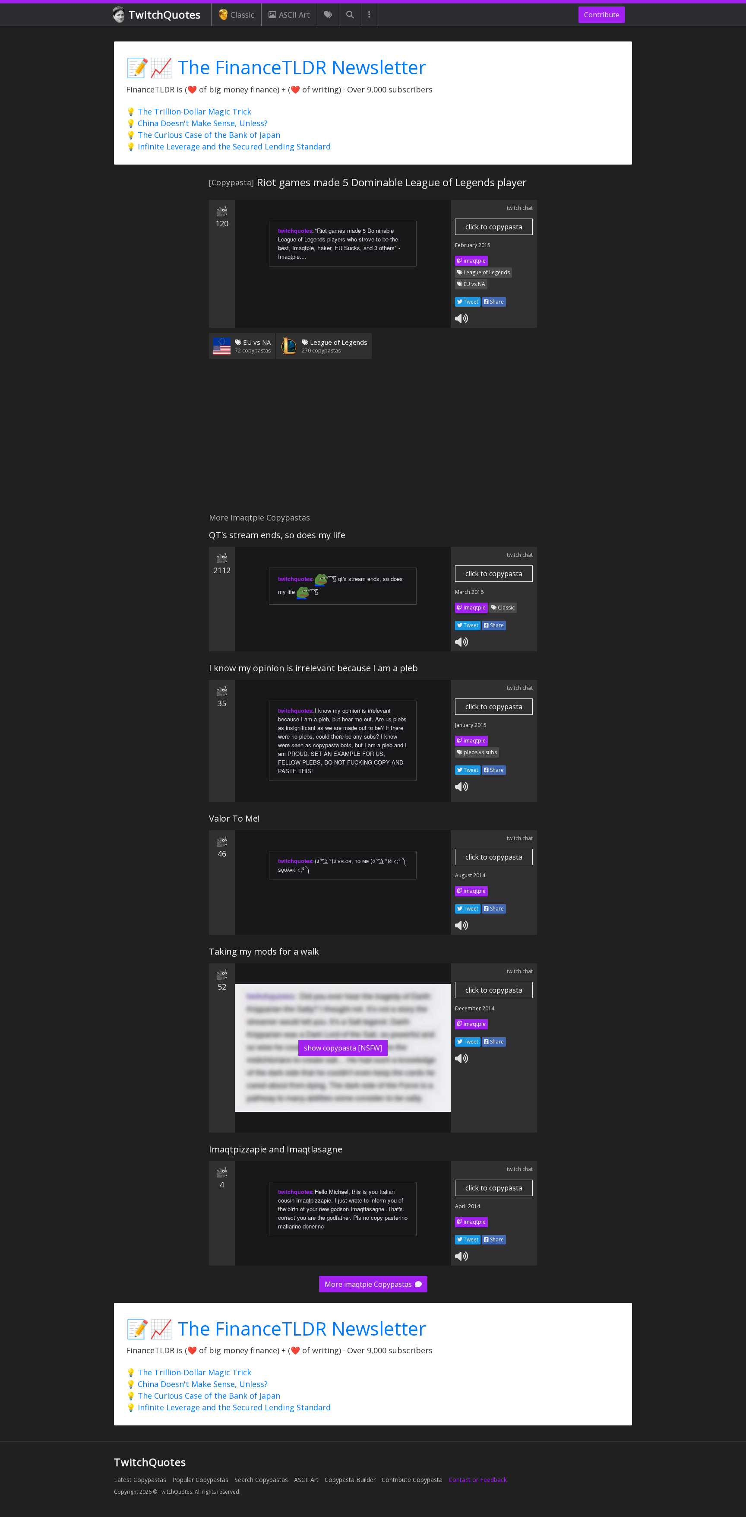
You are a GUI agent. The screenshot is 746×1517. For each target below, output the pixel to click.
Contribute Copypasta (412, 1480)
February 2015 (472, 245)
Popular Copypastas (200, 1480)
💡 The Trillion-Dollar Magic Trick (188, 111)
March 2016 (469, 592)
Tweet (470, 301)
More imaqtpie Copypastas (369, 1284)
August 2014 (470, 875)
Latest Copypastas (140, 1480)
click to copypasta (493, 227)
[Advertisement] (373, 441)
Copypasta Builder (350, 1480)
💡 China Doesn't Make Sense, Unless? (197, 123)
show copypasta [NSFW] (343, 1048)
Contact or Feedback (478, 1480)
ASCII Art (294, 15)
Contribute (602, 14)
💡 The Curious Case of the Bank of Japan (203, 135)
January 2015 (471, 725)
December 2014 (474, 1008)
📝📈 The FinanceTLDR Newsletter (276, 67)
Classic (242, 15)
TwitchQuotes (165, 14)
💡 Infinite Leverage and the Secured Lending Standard (228, 146)
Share (496, 301)
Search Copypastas (261, 1480)
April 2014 (467, 1206)
